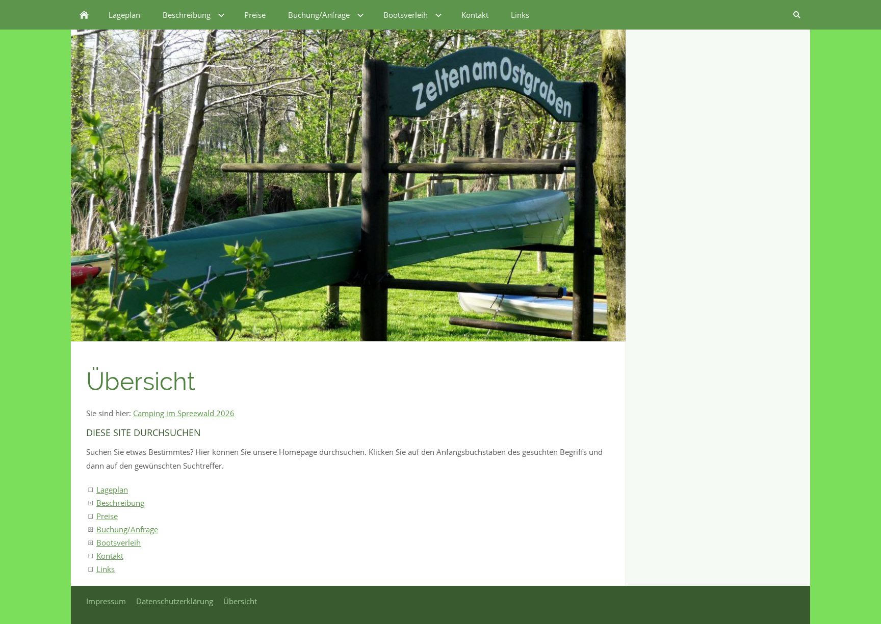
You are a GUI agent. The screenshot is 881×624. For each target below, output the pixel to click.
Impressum (106, 601)
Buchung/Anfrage (127, 529)
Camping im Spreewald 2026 (184, 413)
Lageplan (112, 489)
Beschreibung (120, 503)
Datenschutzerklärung (174, 601)
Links (105, 569)
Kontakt (109, 556)
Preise (107, 516)
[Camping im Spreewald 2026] (84, 15)
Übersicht (240, 601)
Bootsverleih (118, 542)
